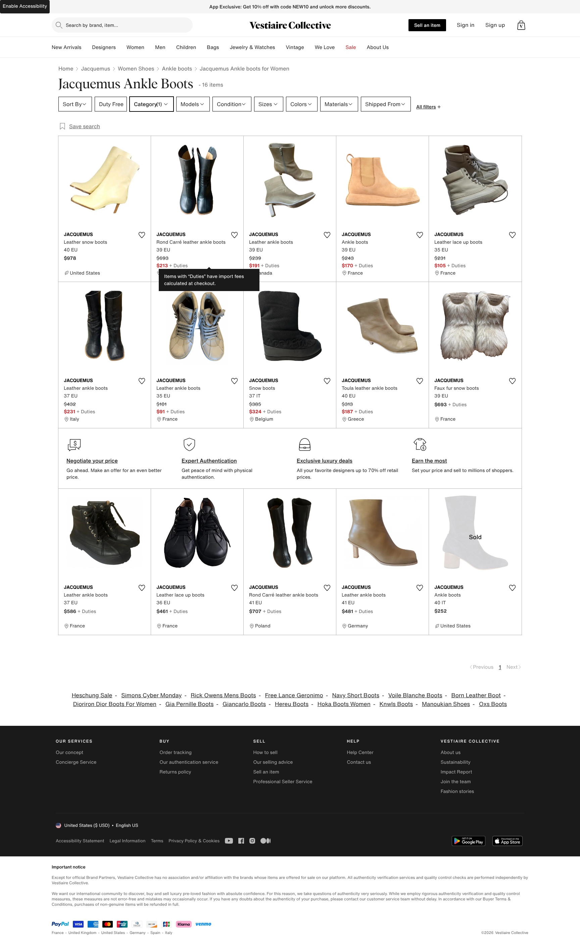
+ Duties (178, 265)
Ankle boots (177, 68)
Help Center (360, 752)
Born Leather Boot (476, 695)
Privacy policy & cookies (194, 841)
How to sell (265, 752)
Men (160, 47)
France (58, 932)
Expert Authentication (209, 461)
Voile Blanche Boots (415, 695)
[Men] (171, 47)
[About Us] (394, 47)
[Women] (149, 47)
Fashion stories (457, 791)
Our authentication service (188, 762)
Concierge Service (76, 762)
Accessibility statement (80, 841)
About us (451, 752)
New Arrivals (66, 47)
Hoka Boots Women (344, 704)
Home (65, 68)
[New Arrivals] (86, 47)
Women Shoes (136, 68)
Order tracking (175, 752)
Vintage (295, 47)
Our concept (69, 752)
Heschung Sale (92, 695)
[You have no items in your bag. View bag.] (521, 25)
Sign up (495, 25)
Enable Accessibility (25, 6)
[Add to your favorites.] (142, 235)
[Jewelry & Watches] (280, 47)
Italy (169, 932)
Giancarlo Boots (244, 704)
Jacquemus (95, 68)
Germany (138, 932)
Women (135, 47)
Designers (104, 47)
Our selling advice (273, 762)
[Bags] (224, 47)
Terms (157, 841)
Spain (155, 932)
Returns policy (175, 771)
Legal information (127, 841)
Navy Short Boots (355, 695)
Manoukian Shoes (446, 704)
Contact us (359, 762)
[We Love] (340, 47)
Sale (351, 47)
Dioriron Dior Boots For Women (114, 704)
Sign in (466, 25)
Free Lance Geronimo (294, 695)
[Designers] (121, 47)
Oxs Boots (493, 704)
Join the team (456, 781)
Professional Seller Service (282, 781)
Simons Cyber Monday (151, 695)
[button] (521, 25)
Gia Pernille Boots (189, 704)
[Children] (201, 47)
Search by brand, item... (92, 25)
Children (186, 47)
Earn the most (429, 461)
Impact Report (456, 771)
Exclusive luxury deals (324, 461)
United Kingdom (82, 932)
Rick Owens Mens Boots (223, 695)
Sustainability (456, 762)
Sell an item (427, 25)
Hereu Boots (291, 704)
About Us (378, 47)
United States (113, 932)
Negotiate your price (92, 461)
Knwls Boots (396, 704)
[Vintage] (309, 47)
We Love (325, 47)
